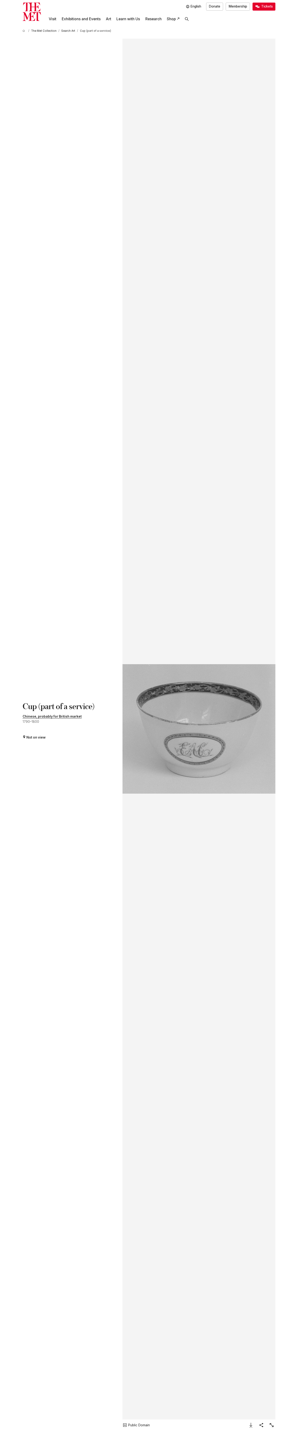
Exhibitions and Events (81, 19)
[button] (198, 728)
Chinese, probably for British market (52, 716)
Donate (214, 6)
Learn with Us (128, 19)
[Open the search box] (186, 19)
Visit (52, 19)
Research (153, 19)
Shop (171, 19)
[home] (24, 31)
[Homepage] (32, 12)
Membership (238, 6)
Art (108, 19)
